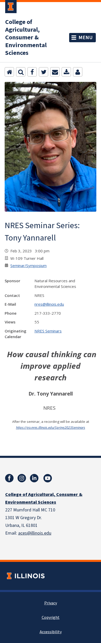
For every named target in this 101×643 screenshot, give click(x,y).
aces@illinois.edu (34, 533)
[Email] (55, 71)
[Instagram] (21, 478)
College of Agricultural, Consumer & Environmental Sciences (26, 37)
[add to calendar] (66, 71)
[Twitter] (43, 71)
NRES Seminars (48, 330)
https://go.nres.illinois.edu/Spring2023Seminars (50, 427)
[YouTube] (47, 478)
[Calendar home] (9, 71)
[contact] (77, 71)
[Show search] (20, 71)
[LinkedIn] (34, 478)
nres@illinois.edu (49, 304)
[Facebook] (32, 71)
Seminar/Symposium (28, 265)
